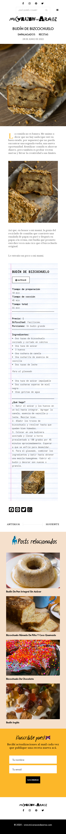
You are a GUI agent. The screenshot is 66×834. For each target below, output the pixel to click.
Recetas (43, 34)
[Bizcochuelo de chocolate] (33, 674)
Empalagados (26, 34)
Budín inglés (12, 722)
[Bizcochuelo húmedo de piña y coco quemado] (33, 630)
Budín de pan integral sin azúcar (23, 591)
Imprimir (21, 280)
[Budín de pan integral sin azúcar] (33, 587)
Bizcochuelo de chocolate (20, 678)
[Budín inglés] (33, 718)
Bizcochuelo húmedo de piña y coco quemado (31, 635)
